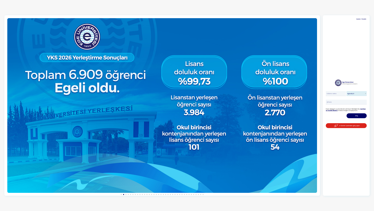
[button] (121, 194)
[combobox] (357, 93)
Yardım (358, 19)
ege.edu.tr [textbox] (350, 94)
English (364, 19)
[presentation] (13, 109)
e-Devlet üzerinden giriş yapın (349, 126)
